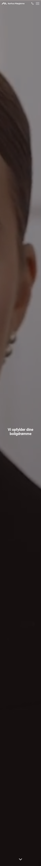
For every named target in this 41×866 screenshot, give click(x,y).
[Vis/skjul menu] (37, 3)
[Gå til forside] (13, 3)
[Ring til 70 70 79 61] (32, 3)
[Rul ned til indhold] (20, 859)
